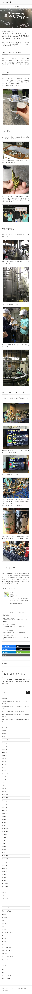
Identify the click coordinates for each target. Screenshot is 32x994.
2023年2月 (4, 752)
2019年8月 (4, 840)
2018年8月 (4, 865)
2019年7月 (4, 843)
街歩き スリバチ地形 (7, 956)
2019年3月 (4, 853)
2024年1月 (4, 737)
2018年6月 (4, 868)
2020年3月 (4, 819)
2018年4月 (4, 871)
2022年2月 (4, 767)
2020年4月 (4, 816)
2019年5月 (4, 846)
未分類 (5, 663)
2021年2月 (4, 788)
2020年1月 (4, 825)
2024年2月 (4, 733)
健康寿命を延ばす (6, 911)
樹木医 (4, 941)
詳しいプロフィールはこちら (17, 612)
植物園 (4, 938)
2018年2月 (4, 877)
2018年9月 (4, 862)
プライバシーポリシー (7, 988)
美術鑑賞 (4, 953)
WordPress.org (6, 978)
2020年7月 (4, 807)
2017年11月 (5, 886)
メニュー (17, 6)
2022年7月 (4, 764)
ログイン (4, 969)
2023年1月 (4, 755)
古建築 (12, 618)
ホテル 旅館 (5, 908)
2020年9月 (4, 801)
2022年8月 (4, 761)
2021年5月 (4, 779)
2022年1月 (4, 770)
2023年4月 (4, 746)
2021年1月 (4, 791)
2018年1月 (4, 880)
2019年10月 (5, 834)
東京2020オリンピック (8, 932)
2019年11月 (5, 831)
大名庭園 (4, 917)
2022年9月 (4, 758)
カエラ (12, 31)
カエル (4, 895)
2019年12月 (5, 828)
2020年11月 (5, 798)
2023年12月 (5, 740)
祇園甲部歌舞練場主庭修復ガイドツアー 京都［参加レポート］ (15, 638)
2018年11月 (5, 856)
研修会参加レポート (7, 950)
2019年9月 (4, 837)
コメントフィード (6, 975)
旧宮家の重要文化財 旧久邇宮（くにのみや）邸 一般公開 (15, 620)
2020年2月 (4, 822)
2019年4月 (4, 849)
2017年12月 (5, 883)
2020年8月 (4, 804)
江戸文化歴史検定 (6, 947)
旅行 (3, 926)
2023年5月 (4, 743)
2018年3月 (4, 874)
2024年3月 (4, 730)
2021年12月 (5, 773)
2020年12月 (5, 795)
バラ (3, 905)
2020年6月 (4, 810)
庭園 (12, 635)
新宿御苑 (12, 624)
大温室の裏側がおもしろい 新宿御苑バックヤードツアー (15, 627)
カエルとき (7, 2)
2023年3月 (4, 749)
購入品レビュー (6, 959)
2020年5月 (4, 813)
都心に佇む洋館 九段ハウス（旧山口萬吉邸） (15, 632)
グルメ (4, 901)
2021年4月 (4, 782)
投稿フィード (5, 972)
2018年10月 (5, 859)
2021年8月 (4, 776)
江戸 (3, 944)
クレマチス (5, 898)
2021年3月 (4, 785)
